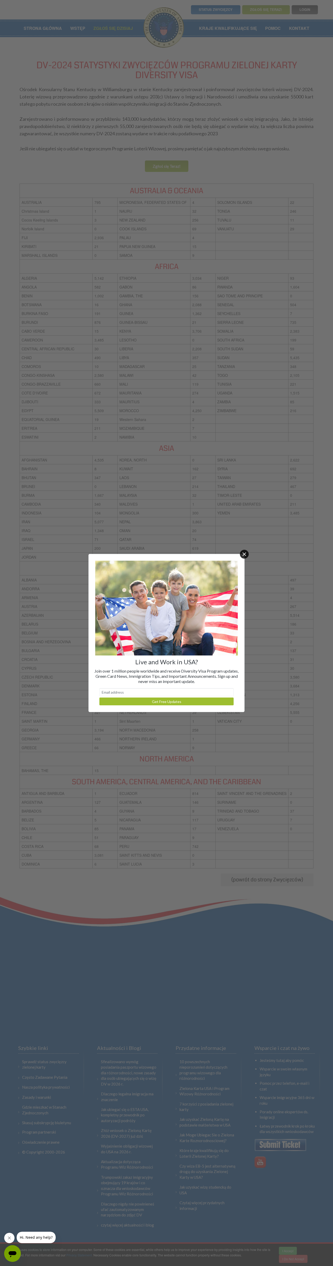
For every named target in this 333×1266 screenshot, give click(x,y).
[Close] (244, 554)
